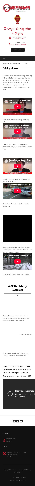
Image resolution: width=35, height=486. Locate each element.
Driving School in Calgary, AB (18, 480)
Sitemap (23, 477)
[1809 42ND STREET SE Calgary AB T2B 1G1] (17, 41)
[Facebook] (14, 420)
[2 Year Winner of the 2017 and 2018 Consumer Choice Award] (17, 20)
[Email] (21, 420)
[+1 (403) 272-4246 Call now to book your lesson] (17, 47)
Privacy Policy (15, 477)
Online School (18, 50)
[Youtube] (17, 420)
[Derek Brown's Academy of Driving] (17, 8)
